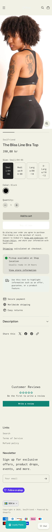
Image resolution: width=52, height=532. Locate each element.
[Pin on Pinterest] (31, 333)
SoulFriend (9, 139)
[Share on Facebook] (25, 333)
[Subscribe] (45, 478)
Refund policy (11, 443)
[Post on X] (19, 333)
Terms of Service (13, 438)
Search (6, 433)
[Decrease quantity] (5, 205)
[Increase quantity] (16, 205)
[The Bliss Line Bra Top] (26, 72)
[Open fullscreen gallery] (47, 123)
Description (10, 321)
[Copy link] (37, 333)
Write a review (26, 403)
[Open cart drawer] (48, 7)
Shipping (8, 248)
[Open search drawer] (42, 7)
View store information (22, 270)
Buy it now (26, 225)
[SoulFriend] (26, 7)
